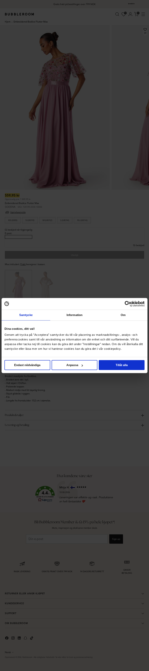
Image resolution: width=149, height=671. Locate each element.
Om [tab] (123, 315)
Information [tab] (74, 315)
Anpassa (72, 365)
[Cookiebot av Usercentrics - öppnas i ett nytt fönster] (128, 304)
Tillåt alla (122, 365)
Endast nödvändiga (27, 365)
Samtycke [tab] (26, 315)
